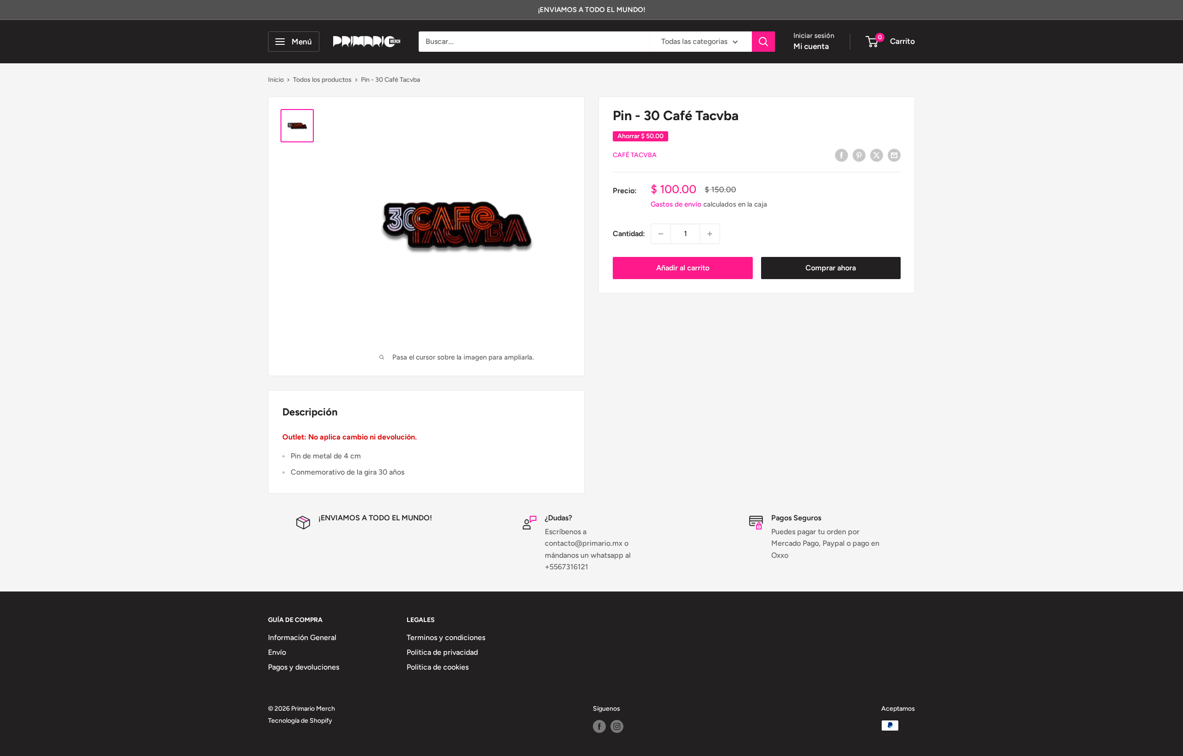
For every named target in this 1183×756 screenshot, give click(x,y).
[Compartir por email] (894, 155)
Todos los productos (322, 80)
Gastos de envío (676, 204)
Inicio (276, 80)
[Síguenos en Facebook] (599, 726)
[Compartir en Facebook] (841, 155)
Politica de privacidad (442, 652)
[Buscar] (763, 41)
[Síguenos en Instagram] (616, 726)
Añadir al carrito (682, 267)
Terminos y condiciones (446, 637)
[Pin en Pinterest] (859, 155)
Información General (302, 637)
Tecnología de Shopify (300, 721)
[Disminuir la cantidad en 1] (661, 234)
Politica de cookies (438, 667)
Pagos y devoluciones (303, 667)
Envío (277, 652)
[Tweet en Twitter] (876, 155)
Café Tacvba (635, 155)
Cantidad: (629, 233)
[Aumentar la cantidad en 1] (710, 234)
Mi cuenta (811, 46)
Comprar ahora (830, 267)
